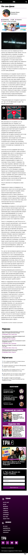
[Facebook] (3, 542)
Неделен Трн (14, 424)
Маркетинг (6, 530)
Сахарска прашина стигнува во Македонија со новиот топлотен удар (14, 366)
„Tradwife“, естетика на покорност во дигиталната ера (10, 398)
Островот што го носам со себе (9, 391)
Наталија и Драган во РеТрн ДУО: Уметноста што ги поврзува (14, 463)
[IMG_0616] (14, 30)
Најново (6, 329)
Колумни (19, 19)
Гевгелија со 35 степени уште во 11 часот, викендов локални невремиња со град (13, 370)
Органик (6, 514)
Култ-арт (6, 502)
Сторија (6, 512)
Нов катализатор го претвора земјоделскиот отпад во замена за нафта (13, 337)
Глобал (5, 510)
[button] (1, 2)
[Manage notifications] (25, 553)
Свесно (5, 508)
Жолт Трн (6, 518)
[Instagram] (7, 542)
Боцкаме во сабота (14, 410)
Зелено (5, 506)
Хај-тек (5, 516)
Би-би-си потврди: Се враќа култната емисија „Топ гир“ (13, 346)
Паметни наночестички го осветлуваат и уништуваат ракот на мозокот (12, 350)
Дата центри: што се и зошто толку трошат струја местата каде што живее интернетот (13, 374)
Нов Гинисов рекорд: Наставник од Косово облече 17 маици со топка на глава (13, 332)
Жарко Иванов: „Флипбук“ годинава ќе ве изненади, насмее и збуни (18, 417)
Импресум (6, 528)
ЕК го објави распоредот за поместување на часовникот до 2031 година (13, 362)
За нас (5, 526)
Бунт (4, 504)
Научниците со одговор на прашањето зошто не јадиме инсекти (13, 341)
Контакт (6, 532)
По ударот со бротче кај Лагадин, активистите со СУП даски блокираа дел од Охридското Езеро (13, 379)
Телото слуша (8, 404)
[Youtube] (12, 542)
